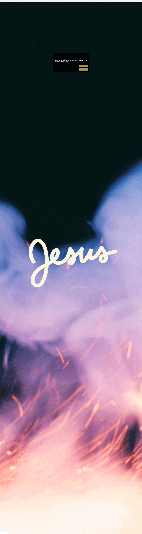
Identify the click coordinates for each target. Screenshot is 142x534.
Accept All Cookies (83, 69)
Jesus (14, 1)
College (18, 1)
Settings (57, 65)
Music (22, 1)
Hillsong (10, 1)
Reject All (83, 65)
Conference (27, 1)
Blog (35, 1)
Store (32, 1)
